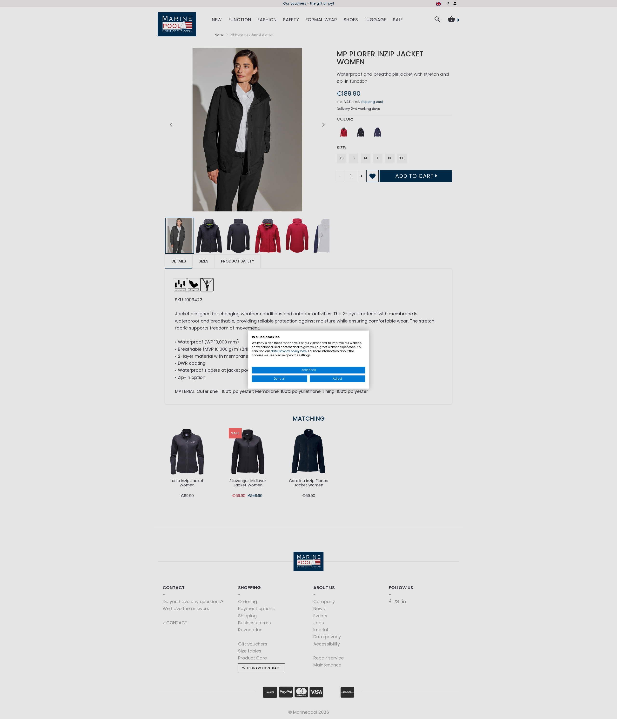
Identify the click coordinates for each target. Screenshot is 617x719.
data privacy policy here (289, 351)
